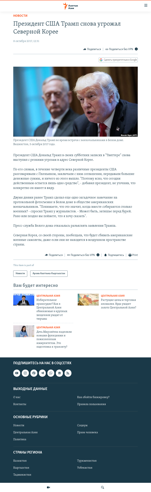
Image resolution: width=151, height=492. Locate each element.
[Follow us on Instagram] (25, 373)
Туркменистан (87, 460)
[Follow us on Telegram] (42, 373)
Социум (82, 425)
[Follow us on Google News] (59, 373)
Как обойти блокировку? (93, 397)
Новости (20, 16)
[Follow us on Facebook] (33, 373)
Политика (19, 439)
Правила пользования (91, 404)
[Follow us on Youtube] (16, 373)
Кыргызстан (21, 467)
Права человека (87, 432)
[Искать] (102, 487)
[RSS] (67, 373)
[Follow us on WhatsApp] (50, 373)
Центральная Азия (48, 296)
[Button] (92, 49)
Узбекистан (84, 467)
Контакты (19, 404)
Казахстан (20, 460)
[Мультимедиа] (48, 487)
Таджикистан (22, 474)
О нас (16, 397)
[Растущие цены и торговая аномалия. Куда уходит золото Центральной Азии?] (88, 299)
